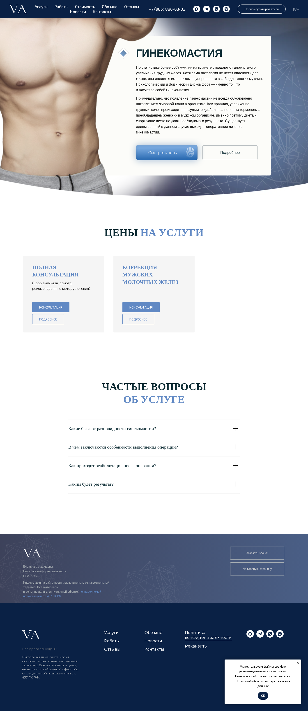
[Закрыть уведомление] (298, 663)
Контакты (102, 11)
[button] (262, 9)
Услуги (41, 6)
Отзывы (131, 6)
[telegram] (206, 9)
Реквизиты (30, 576)
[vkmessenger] (226, 9)
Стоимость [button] (85, 6)
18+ (295, 9)
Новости (78, 11)
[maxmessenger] (196, 9)
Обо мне (109, 6)
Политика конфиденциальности (44, 571)
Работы (61, 6)
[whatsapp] (216, 9)
